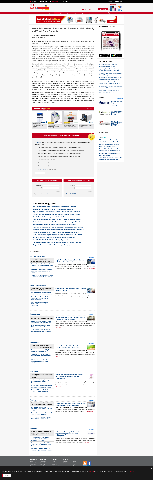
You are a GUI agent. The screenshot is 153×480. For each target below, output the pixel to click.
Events (98, 13)
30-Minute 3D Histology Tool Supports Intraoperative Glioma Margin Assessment (41, 381)
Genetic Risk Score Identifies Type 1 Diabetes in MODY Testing (41, 289)
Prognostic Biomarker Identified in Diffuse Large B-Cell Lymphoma (53, 245)
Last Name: (71, 188)
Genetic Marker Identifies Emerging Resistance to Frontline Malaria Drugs (41, 346)
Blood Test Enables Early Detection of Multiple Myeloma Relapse (52, 240)
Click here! (49, 193)
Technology (87, 13)
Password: (39, 188)
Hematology (58, 13)
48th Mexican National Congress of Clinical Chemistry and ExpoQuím (116, 113)
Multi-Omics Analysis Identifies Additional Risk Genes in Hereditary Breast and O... (41, 304)
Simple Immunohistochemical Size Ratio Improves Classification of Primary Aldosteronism (69, 376)
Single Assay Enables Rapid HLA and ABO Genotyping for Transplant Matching (57, 242)
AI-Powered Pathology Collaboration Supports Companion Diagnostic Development (41, 433)
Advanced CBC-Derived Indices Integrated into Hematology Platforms (54, 237)
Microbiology (73, 13)
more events (120, 98)
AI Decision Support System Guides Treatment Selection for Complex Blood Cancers (58, 222)
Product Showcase (56, 462)
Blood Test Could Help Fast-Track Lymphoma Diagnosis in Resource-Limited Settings (110, 78)
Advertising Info (33, 462)
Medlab (75, 462)
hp (70, 1)
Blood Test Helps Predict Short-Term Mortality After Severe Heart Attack (54, 224)
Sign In (110, 1)
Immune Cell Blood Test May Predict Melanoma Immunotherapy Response (41, 321)
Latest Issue (102, 9)
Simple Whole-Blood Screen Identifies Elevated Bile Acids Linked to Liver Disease (41, 271)
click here (91, 471)
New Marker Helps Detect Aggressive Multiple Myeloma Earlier (52, 217)
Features (33, 1)
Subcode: (71, 185)
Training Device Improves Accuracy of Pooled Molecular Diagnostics (41, 413)
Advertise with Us (87, 10)
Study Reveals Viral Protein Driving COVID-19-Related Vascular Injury (40, 326)
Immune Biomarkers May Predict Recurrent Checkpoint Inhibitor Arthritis (42, 317)
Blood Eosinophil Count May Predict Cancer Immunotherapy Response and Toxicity (58, 229)
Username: (39, 185)
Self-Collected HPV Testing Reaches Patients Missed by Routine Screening (41, 293)
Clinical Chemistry (37, 256)
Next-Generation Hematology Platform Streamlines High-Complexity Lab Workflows (58, 227)
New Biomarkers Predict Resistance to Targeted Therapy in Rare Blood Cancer (57, 219)
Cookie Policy (132, 471)
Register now (38, 142)
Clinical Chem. (37, 13)
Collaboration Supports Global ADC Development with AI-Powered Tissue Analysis (41, 444)
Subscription (33, 464)
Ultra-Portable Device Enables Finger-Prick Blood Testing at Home (53, 209)
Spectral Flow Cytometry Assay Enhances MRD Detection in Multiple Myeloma (56, 214)
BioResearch (66, 461)
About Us (32, 461)
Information (55, 1)
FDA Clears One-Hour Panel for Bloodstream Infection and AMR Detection (110, 86)
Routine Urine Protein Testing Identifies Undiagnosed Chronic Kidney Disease (42, 275)
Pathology (80, 13)
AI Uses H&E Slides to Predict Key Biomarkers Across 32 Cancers (108, 65)
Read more (92, 268)
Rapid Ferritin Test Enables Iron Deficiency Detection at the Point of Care (42, 260)
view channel (91, 257)
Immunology (65, 13)
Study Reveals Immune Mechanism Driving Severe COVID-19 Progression (41, 330)
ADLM (74, 461)
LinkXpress (54, 464)
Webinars (104, 13)
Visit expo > (90, 108)
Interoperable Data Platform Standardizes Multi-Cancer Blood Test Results (41, 408)
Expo (31, 13)
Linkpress (65, 1)
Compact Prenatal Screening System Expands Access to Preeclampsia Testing (109, 82)
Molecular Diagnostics (47, 13)
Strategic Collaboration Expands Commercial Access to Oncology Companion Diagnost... (40, 438)
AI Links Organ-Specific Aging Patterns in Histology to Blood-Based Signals (41, 386)
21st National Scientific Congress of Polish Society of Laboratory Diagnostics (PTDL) (116, 123)
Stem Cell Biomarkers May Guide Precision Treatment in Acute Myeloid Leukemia (57, 235)
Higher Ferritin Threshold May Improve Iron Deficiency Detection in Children (56, 232)
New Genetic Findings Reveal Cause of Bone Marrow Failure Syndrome (110, 74)
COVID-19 (65, 462)
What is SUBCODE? (71, 194)
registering (63, 135)
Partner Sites (44, 1)
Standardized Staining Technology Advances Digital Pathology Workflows (41, 449)
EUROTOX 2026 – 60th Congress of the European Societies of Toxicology (116, 103)
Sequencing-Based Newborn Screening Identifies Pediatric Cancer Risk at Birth (109, 69)
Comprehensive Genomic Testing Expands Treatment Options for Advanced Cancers (40, 298)
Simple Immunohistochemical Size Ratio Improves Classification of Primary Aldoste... (42, 375)
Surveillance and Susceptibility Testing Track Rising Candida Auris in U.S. (41, 350)
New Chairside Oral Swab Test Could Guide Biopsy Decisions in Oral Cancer (110, 91)
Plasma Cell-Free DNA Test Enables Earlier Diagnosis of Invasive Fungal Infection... (41, 355)
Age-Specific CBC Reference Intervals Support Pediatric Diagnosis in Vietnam (56, 212)
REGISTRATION (42, 169)
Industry (93, 13)
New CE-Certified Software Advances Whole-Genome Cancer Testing (41, 417)
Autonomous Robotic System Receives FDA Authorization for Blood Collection (41, 403)
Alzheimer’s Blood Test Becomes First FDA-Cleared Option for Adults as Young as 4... (42, 265)
